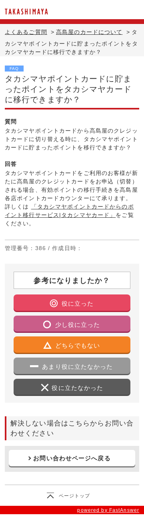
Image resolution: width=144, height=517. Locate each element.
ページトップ (74, 496)
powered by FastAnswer (108, 510)
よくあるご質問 (26, 32)
